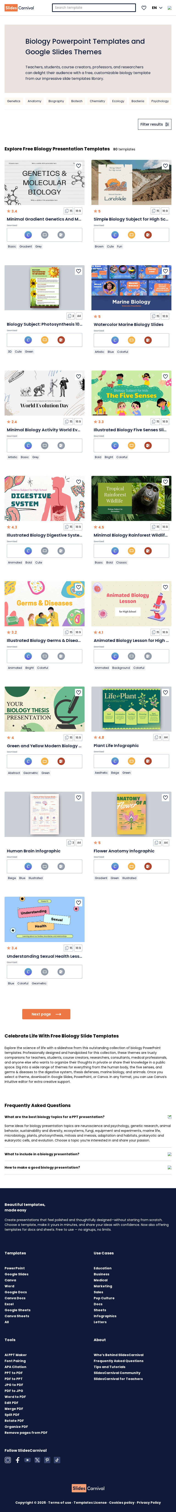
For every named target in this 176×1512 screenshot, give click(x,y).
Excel (9, 1304)
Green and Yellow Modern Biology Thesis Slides (56, 746)
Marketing (103, 1286)
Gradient (25, 246)
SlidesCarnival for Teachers (118, 1379)
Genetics (13, 101)
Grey (38, 246)
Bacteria (138, 101)
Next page (41, 1014)
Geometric (30, 773)
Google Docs (16, 1292)
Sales (98, 1292)
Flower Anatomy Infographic (124, 851)
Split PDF (12, 1414)
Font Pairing (15, 1361)
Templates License (90, 1502)
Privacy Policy (149, 1502)
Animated (15, 562)
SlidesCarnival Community (117, 1373)
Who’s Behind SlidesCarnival (118, 1355)
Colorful (122, 352)
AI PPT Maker (16, 1355)
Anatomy (34, 101)
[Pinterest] (47, 1460)
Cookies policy (122, 1502)
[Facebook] (17, 1460)
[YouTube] (27, 1460)
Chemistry (97, 101)
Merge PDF (14, 1408)
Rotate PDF (14, 1420)
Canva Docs (15, 1298)
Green (29, 352)
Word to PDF (15, 1396)
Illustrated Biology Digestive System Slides (52, 535)
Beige (115, 773)
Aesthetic (101, 773)
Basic (12, 246)
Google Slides (16, 1274)
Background (121, 668)
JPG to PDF (14, 1385)
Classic (121, 562)
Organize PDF (16, 1426)
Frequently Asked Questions (118, 1361)
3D (9, 352)
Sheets (100, 1310)
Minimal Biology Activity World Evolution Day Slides (61, 430)
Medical (100, 1280)
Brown (99, 246)
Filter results (151, 124)
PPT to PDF (14, 1373)
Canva (10, 1280)
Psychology (160, 101)
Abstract (14, 773)
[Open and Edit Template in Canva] (28, 235)
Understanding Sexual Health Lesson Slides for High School (69, 956)
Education (103, 1268)
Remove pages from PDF (26, 1432)
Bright (109, 457)
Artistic (99, 352)
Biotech (76, 101)
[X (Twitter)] (37, 1460)
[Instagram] (8, 1460)
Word (9, 1286)
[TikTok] (57, 1460)
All (7, 1322)
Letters (100, 1322)
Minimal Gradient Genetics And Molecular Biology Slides (66, 219)
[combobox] (94, 7)
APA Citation (15, 1367)
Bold (98, 457)
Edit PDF (11, 1402)
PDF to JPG (14, 1390)
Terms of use (60, 1502)
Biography (56, 101)
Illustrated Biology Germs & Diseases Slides (53, 640)
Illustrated (36, 878)
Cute (110, 246)
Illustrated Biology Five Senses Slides (132, 430)
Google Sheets (17, 1310)
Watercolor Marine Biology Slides (128, 324)
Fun (119, 246)
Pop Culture (104, 1298)
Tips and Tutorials (109, 1367)
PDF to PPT (14, 1379)
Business (101, 1274)
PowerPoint (15, 1268)
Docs (98, 1304)
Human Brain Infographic (33, 851)
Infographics (105, 1316)
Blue (111, 352)
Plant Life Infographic (116, 745)
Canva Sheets (17, 1316)
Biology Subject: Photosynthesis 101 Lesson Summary (62, 324)
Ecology (118, 101)
